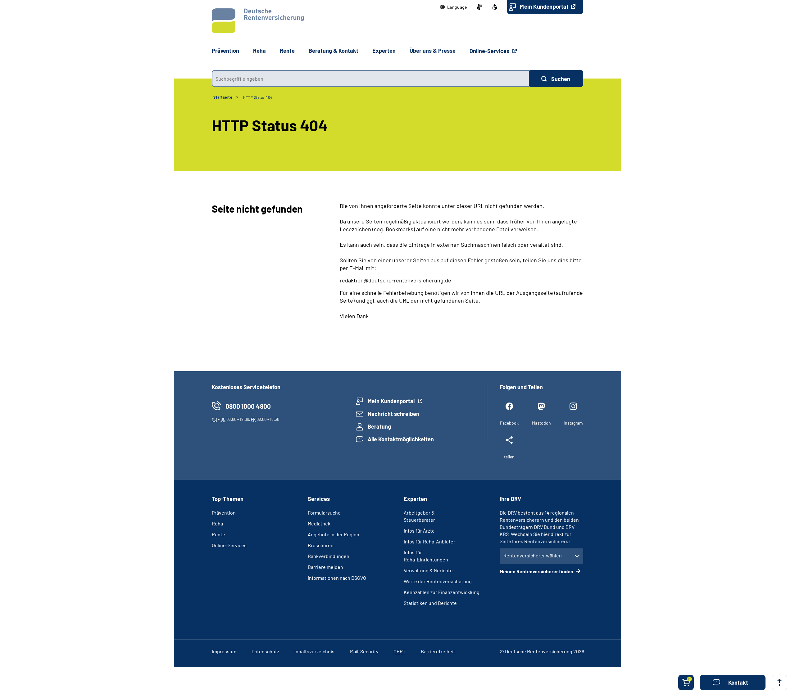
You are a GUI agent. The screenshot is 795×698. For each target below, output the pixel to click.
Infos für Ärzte (419, 531)
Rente (218, 534)
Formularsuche (324, 513)
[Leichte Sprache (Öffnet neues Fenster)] (495, 7)
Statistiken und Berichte (430, 603)
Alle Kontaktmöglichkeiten (401, 439)
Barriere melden (325, 567)
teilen (509, 456)
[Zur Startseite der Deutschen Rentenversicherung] (258, 20)
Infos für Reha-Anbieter (429, 541)
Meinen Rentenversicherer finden (537, 571)
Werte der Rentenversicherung (438, 581)
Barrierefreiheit (438, 651)
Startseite (222, 97)
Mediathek (319, 523)
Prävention (225, 50)
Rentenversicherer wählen (532, 555)
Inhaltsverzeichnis (314, 651)
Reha (217, 523)
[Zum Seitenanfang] (779, 682)
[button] (453, 7)
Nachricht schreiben (393, 413)
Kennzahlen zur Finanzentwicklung (441, 592)
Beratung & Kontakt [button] (333, 50)
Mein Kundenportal (544, 6)
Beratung (379, 426)
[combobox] (370, 78)
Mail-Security (364, 651)
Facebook (509, 423)
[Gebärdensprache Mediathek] (479, 7)
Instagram (573, 423)
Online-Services (490, 50)
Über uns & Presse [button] (433, 50)
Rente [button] (287, 50)
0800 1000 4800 (248, 406)
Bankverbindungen (328, 556)
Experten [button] (384, 50)
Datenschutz (265, 651)
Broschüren (321, 545)
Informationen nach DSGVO (337, 578)
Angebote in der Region (333, 534)
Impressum (224, 651)
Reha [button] (259, 50)
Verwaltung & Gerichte (428, 570)
